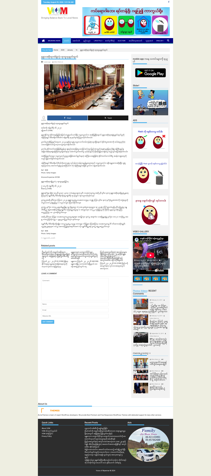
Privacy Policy (47, 436)
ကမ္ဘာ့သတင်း (46, 238)
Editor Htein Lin (58, 62)
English (159, 41)
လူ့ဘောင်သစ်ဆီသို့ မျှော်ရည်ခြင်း (96, 428)
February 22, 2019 (157, 300)
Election (121, 41)
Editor (151, 302)
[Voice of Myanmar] (43, 40)
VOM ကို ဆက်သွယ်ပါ (49, 431)
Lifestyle (98, 41)
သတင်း (66, 41)
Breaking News (54, 41)
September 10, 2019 (158, 333)
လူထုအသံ (149, 41)
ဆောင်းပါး (76, 41)
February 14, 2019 (157, 316)
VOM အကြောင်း (47, 434)
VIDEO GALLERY (141, 231)
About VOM (46, 428)
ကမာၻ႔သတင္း (141, 353)
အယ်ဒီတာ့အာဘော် (135, 41)
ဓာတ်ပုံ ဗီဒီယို (110, 41)
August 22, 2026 (141, 260)
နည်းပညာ (87, 41)
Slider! (136, 85)
